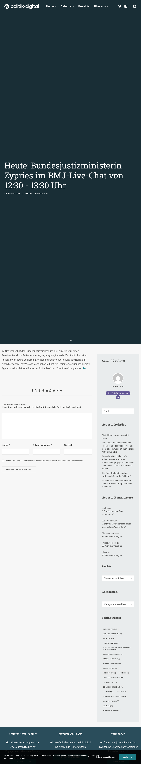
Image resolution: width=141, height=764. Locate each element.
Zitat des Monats (111, 710)
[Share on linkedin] (46, 390)
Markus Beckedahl (112, 663)
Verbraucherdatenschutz (114, 696)
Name (6, 445)
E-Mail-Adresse (42, 445)
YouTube (108, 706)
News (29, 194)
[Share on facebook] (32, 390)
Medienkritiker (110, 668)
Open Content (110, 682)
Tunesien (121, 692)
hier (84, 368)
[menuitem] (51, 6)
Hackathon (108, 638)
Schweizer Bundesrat (113, 687)
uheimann (43, 194)
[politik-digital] (21, 6)
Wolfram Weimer (111, 701)
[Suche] (118, 411)
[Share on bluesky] (53, 390)
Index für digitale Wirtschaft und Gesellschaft (116, 648)
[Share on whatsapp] (50, 390)
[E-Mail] (118, 397)
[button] (131, 410)
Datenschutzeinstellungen (105, 757)
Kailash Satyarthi (111, 659)
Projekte (84, 6)
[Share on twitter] (36, 390)
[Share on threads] (39, 390)
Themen (51, 6)
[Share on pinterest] (43, 390)
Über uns (100, 6)
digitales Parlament (112, 634)
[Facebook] (127, 6)
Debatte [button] (66, 6)
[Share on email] (61, 390)
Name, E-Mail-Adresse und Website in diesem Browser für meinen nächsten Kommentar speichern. (44, 461)
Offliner (124, 673)
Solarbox (108, 692)
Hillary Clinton (111, 643)
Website (68, 445)
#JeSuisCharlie (110, 629)
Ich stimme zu (127, 757)
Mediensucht (109, 673)
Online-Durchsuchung (113, 678)
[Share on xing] (57, 390)
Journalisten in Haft (113, 654)
